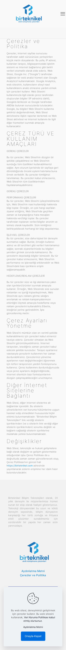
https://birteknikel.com (20, 465)
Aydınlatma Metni (33, 571)
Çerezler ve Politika (33, 575)
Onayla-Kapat (33, 636)
